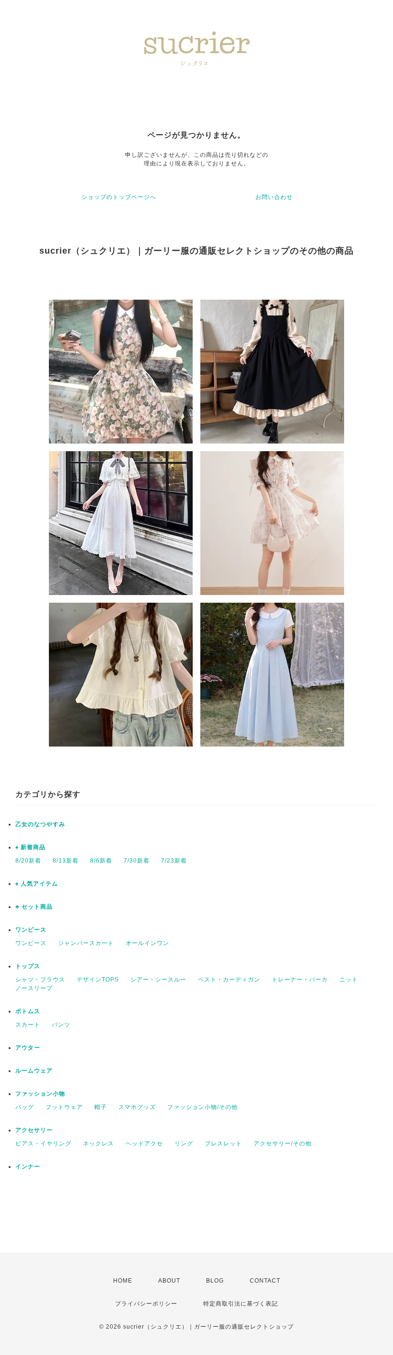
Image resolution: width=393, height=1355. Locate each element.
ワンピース (30, 929)
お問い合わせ (274, 197)
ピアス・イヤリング (43, 1143)
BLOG (215, 1280)
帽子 (100, 1107)
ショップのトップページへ (118, 197)
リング (183, 1143)
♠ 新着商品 (30, 847)
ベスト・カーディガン (229, 979)
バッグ (24, 1107)
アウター (27, 1047)
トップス (27, 966)
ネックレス (98, 1143)
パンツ (61, 1024)
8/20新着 (28, 860)
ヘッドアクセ (144, 1143)
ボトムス (27, 1011)
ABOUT (169, 1280)
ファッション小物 (40, 1093)
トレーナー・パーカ (300, 979)
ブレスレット (223, 1143)
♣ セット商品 (34, 906)
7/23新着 (174, 860)
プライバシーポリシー (146, 1303)
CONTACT (265, 1280)
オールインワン (147, 943)
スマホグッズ (137, 1107)
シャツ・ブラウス (40, 979)
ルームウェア (34, 1070)
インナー (27, 1166)
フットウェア (64, 1107)
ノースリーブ (34, 988)
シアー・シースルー (158, 979)
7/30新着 (137, 860)
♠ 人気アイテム (36, 883)
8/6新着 (101, 860)
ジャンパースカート (86, 943)
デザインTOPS (98, 979)
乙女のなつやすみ (40, 824)
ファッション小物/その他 (202, 1107)
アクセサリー (34, 1130)
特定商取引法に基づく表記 (240, 1303)
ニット (348, 979)
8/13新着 (66, 860)
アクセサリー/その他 (283, 1143)
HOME (122, 1280)
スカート (27, 1024)
